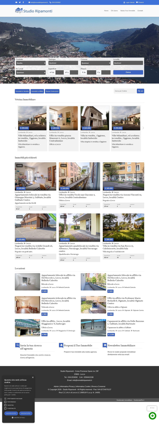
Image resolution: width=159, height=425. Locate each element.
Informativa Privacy (67, 386)
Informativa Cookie (83, 386)
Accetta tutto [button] (11, 413)
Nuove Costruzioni (52, 91)
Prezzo (83, 69)
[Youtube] (16, 2)
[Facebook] (23, 2)
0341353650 (55, 2)
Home (106, 10)
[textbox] (96, 63)
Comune (84, 59)
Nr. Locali (19, 69)
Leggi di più (19, 395)
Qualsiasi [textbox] (20, 72)
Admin (56, 386)
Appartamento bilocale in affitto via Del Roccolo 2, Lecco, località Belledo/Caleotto (58, 278)
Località (116, 59)
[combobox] (31, 63)
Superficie (52, 69)
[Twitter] (20, 2)
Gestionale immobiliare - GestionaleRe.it (130, 400)
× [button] (33, 377)
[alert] (18, 399)
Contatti (140, 10)
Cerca (128, 72)
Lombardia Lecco (25, 132)
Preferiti (141, 2)
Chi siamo (114, 10)
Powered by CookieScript (18, 420)
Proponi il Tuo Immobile (78, 345)
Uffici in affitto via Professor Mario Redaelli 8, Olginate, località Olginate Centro (125, 301)
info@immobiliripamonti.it (39, 2)
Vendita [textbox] (19, 63)
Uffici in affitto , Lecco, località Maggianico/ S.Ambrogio (55, 322)
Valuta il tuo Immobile (127, 10)
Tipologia (51, 59)
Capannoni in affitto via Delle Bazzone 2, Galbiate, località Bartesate (125, 322)
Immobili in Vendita (22, 91)
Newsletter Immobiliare (121, 345)
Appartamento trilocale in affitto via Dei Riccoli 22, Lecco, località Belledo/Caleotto (58, 301)
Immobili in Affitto (37, 91)
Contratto (19, 59)
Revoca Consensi (98, 386)
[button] (18, 417)
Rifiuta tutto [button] (25, 413)
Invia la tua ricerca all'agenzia (31, 347)
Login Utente (129, 2)
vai (141, 91)
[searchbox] (64, 63)
